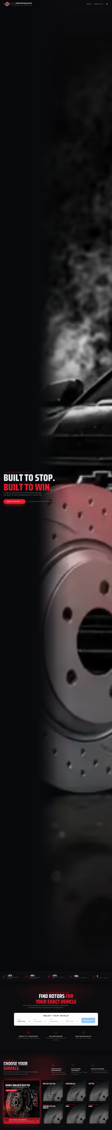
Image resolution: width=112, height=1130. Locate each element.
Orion (89, 4)
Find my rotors (13, 501)
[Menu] (106, 4)
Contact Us (98, 4)
